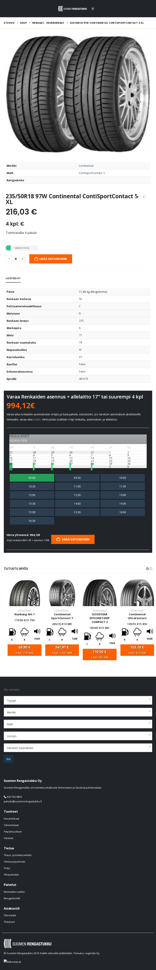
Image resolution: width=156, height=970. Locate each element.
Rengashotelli (12, 898)
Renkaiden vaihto (14, 892)
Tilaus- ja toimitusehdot (18, 855)
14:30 (122, 503)
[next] (143, 196)
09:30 (77, 478)
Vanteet (8, 838)
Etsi (8, 759)
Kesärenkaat (24, 610)
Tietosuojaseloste (14, 861)
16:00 (122, 512)
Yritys (7, 868)
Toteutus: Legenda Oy (86, 953)
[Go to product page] (24, 592)
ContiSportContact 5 (92, 173)
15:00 (32, 512)
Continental (86, 165)
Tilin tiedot (10, 915)
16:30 (32, 521)
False (82, 364)
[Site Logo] (72, 8)
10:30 (32, 486)
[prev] (138, 196)
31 (10, 466)
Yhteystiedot (11, 874)
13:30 (32, 503)
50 (80, 299)
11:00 (77, 486)
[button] (92, 8)
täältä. (37, 419)
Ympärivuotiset (13, 831)
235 (81, 320)
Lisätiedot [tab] (13, 278)
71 (80, 335)
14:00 (77, 503)
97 (80, 357)
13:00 (122, 495)
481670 (83, 379)
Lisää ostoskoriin (53, 259)
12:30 (77, 495)
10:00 (122, 478)
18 (80, 342)
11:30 (122, 486)
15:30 (77, 512)
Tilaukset (9, 922)
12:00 (32, 495)
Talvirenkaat (11, 825)
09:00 (32, 478)
